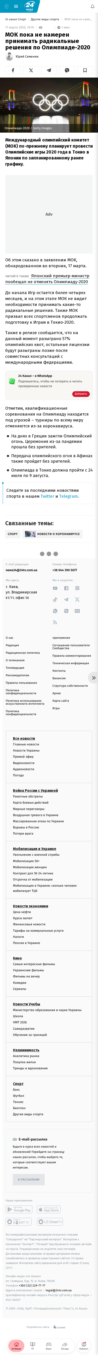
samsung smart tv (50, 1222)
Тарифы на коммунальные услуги (38, 930)
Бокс (16, 1089)
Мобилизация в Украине (34, 849)
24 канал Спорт (16, 19)
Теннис (18, 1102)
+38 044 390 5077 (64, 570)
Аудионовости (23, 769)
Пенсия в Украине (26, 943)
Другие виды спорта (45, 19)
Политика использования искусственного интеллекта (25, 702)
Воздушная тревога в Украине (35, 815)
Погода (18, 775)
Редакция (12, 645)
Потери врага (23, 833)
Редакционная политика (23, 652)
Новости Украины (26, 750)
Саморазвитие (24, 1028)
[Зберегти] (85, 70)
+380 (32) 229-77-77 (32, 1285)
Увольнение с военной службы (36, 855)
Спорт (18, 1083)
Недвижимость (26, 1050)
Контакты (59, 670)
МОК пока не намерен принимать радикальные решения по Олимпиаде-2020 (78, 19)
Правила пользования (21, 682)
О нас (9, 637)
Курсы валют (22, 918)
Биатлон (19, 1108)
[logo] (29, 6)
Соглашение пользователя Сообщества (71, 647)
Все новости (24, 738)
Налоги (18, 937)
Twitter (47, 496)
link (55, 588)
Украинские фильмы (28, 970)
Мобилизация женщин (30, 867)
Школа (18, 1016)
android (19, 1209)
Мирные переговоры (28, 809)
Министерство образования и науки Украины (47, 1010)
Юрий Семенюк (27, 56)
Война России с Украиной (35, 790)
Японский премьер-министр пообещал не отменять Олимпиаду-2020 (47, 278)
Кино (17, 958)
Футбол (18, 1096)
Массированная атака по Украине (38, 821)
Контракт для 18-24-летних (33, 873)
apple (50, 1209)
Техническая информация (70, 663)
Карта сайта (60, 700)
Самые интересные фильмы (34, 964)
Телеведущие (15, 667)
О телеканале (15, 660)
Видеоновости (24, 763)
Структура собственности (70, 685)
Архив (56, 693)
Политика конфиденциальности (21, 692)
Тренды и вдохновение (30, 1068)
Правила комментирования (71, 655)
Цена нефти (22, 912)
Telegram (68, 496)
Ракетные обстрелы (28, 796)
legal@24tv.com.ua (59, 1290)
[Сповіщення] (92, 6)
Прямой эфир (23, 757)
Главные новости (26, 744)
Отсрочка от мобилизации (33, 879)
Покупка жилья (24, 1062)
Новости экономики (30, 906)
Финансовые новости (29, 924)
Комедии (19, 983)
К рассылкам (28, 1179)
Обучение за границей (30, 1035)
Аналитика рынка (26, 1056)
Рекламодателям (17, 675)
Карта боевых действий (31, 803)
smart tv (19, 1222)
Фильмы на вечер (26, 976)
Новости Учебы (26, 1004)
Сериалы (19, 989)
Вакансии (59, 678)
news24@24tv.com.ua (21, 570)
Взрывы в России (26, 827)
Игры (56, 708)
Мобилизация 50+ (26, 861)
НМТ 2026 (20, 1022)
